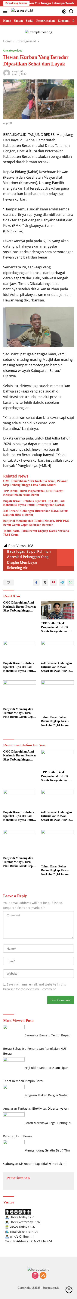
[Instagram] (35, 1275)
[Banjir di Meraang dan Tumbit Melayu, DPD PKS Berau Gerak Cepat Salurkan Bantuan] (19, 692)
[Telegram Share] (62, 582)
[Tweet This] (45, 582)
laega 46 (17, 71)
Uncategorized (12, 50)
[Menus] (6, 11)
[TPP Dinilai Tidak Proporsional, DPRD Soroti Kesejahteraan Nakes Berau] (57, 610)
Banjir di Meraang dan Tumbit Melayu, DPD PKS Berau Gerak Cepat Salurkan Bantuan (36, 522)
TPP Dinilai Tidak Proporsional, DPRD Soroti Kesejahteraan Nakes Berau (33, 492)
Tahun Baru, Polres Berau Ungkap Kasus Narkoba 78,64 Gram (36, 532)
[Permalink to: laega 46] (6, 72)
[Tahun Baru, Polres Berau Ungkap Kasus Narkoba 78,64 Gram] (57, 696)
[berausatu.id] (21, 11)
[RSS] (43, 1275)
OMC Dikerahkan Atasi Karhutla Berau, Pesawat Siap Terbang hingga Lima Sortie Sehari (35, 483)
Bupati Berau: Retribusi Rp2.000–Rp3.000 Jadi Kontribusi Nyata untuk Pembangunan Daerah (34, 503)
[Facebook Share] (36, 582)
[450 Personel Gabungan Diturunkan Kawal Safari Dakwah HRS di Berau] (57, 650)
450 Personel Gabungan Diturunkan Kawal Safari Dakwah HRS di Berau (35, 512)
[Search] (71, 11)
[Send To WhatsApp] (70, 582)
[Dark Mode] (64, 11)
